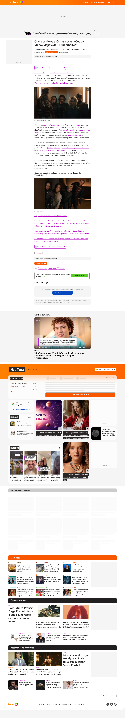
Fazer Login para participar (62, 293)
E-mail (109, 2)
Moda (18, 587)
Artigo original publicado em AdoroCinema (50, 216)
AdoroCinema (52, 268)
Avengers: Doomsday (67, 130)
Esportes (19, 575)
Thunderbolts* (39, 73)
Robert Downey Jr (74, 135)
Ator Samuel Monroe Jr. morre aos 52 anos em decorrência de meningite (53, 638)
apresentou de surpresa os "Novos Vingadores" (62, 125)
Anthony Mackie (54, 148)
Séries (64, 633)
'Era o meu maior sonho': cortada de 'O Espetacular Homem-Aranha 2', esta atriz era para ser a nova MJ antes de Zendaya (81, 685)
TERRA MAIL (86, 2)
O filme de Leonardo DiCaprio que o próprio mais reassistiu (26, 684)
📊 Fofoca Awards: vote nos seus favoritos (48, 68)
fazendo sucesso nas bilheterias (62, 73)
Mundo (46, 562)
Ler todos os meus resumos (80, 395)
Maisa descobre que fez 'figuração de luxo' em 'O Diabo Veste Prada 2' (76, 660)
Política (74, 587)
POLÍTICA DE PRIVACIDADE (78, 704)
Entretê (62, 268)
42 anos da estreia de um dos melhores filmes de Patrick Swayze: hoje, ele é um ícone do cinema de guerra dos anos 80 (48, 624)
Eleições (74, 562)
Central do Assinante (97, 2)
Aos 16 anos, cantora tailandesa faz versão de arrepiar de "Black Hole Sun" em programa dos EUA (76, 624)
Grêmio (46, 587)
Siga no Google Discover (20, 409)
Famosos (48, 633)
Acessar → (30, 417)
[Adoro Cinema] (38, 253)
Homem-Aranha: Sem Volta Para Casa (57, 83)
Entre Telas (43, 268)
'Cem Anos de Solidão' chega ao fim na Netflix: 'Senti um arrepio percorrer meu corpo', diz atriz (49, 671)
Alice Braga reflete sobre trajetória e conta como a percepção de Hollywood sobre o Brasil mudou (75, 637)
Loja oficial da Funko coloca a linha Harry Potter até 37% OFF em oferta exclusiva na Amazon (26, 638)
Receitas (19, 562)
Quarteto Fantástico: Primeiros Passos (52, 150)
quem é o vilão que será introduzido (75, 148)
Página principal (18, 2)
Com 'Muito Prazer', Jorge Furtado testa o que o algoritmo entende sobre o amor (20, 614)
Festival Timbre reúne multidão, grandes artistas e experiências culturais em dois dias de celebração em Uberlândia (54, 685)
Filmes (10, 605)
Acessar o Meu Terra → (33, 369)
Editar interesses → (110, 377)
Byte (73, 575)
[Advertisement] (104, 638)
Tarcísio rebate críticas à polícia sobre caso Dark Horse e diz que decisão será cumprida (21, 671)
